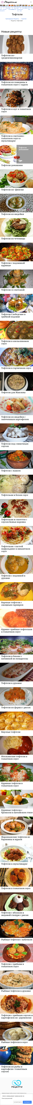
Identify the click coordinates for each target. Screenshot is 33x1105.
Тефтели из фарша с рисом (16, 707)
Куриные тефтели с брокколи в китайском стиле (17, 811)
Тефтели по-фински (12, 189)
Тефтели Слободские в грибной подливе (13, 315)
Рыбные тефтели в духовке (16, 991)
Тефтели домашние (12, 165)
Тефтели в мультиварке (14, 864)
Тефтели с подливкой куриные (13, 264)
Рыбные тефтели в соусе (14, 1042)
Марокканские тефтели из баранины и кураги (15, 838)
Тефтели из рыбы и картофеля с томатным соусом (14, 1069)
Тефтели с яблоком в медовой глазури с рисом (15, 914)
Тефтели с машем (11, 470)
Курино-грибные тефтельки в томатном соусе (16, 630)
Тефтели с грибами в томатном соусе (12, 965)
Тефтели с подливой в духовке (13, 577)
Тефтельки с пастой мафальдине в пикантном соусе (15, 549)
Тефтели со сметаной (13, 290)
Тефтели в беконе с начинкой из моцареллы (14, 657)
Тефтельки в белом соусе (14, 495)
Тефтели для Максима (13, 392)
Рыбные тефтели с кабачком (16, 939)
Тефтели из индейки (12, 214)
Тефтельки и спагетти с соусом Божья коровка (14, 520)
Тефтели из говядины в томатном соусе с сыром (14, 83)
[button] (31, 2)
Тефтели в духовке (11, 683)
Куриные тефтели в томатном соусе (12, 784)
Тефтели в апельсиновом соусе (15, 342)
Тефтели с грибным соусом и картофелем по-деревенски (17, 1016)
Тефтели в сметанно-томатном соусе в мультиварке (13, 138)
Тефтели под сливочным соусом (14, 445)
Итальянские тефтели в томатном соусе (14, 757)
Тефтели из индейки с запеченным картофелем (15, 418)
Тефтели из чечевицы (13, 238)
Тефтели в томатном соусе (15, 888)
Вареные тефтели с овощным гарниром (12, 603)
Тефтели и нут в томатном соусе (16, 110)
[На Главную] (9, 2)
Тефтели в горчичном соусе (16, 368)
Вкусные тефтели (10, 732)
